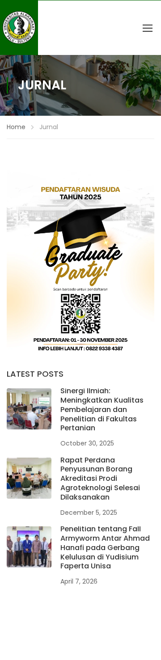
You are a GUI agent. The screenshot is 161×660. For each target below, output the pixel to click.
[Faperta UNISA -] (19, 27)
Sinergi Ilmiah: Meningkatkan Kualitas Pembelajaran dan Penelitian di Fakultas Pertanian (102, 409)
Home (16, 126)
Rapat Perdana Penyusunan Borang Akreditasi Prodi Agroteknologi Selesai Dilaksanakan (100, 478)
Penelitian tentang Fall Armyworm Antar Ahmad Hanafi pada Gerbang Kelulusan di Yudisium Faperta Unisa (105, 547)
